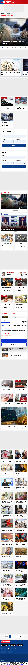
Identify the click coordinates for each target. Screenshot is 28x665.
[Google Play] (12, 645)
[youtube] (8, 649)
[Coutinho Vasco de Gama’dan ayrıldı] (5, 349)
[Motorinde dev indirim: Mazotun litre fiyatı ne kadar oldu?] (20, 47)
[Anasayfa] (26, 2)
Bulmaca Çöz (18, 658)
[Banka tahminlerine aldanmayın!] (7, 282)
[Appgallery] (20, 645)
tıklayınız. (22, 664)
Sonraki (21, 636)
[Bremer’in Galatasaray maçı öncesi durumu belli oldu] (5, 355)
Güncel (2, 660)
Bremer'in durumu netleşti (15, 355)
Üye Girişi (3, 652)
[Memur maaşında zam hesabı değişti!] (14, 201)
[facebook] (2, 649)
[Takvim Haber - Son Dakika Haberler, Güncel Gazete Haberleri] (7, 2)
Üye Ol (10, 652)
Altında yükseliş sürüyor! (8, 229)
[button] (1, 32)
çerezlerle (8, 664)
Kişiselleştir (13, 344)
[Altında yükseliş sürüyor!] (14, 223)
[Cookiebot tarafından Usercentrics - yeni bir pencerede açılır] (21, 322)
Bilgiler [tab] (9, 325)
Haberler (2, 13)
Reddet (5, 320)
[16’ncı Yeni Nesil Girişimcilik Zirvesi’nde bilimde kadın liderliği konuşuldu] (12, 47)
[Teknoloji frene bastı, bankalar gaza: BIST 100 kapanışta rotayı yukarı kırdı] (15, 47)
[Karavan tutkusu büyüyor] (21, 299)
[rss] (15, 649)
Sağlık (16, 660)
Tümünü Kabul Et (14, 340)
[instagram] (12, 649)
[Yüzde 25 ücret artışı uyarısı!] (7, 238)
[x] (5, 649)
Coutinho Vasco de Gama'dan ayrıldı (16, 349)
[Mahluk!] (21, 273)
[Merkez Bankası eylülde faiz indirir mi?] (21, 238)
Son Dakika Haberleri (6, 658)
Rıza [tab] (3, 325)
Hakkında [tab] (24, 325)
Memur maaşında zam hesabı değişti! (12, 42)
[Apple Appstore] (4, 645)
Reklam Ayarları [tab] (16, 325)
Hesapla (14, 145)
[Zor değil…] (3, 273)
